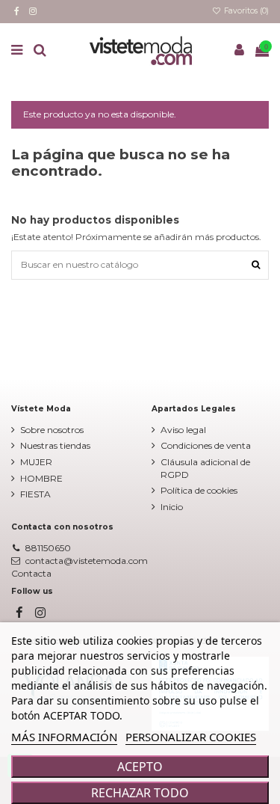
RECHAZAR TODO (140, 793)
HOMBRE (41, 478)
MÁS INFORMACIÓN (64, 736)
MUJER (36, 461)
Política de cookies (199, 490)
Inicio (172, 506)
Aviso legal (183, 429)
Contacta (31, 573)
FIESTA (35, 494)
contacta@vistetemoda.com (86, 560)
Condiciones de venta (206, 445)
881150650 (48, 547)
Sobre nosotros (52, 429)
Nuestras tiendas (55, 445)
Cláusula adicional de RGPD (205, 468)
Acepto (140, 766)
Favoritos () (245, 11)
